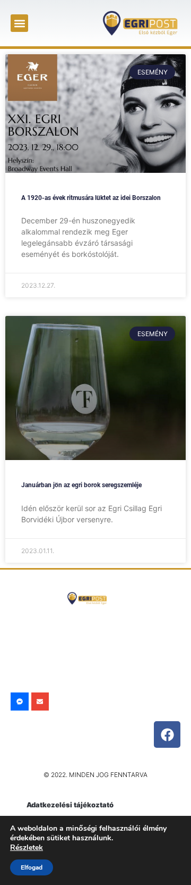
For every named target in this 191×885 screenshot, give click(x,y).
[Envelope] (40, 701)
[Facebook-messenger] (20, 701)
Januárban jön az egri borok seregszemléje (81, 485)
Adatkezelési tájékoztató (70, 804)
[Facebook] (167, 734)
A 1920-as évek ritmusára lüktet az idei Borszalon (91, 198)
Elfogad (31, 867)
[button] (19, 23)
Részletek (26, 847)
